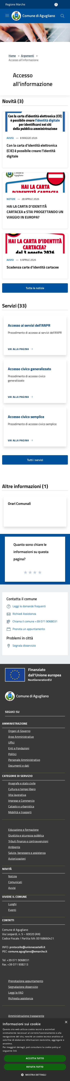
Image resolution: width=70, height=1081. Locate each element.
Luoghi (12, 904)
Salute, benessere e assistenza (27, 853)
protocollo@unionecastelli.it (27, 947)
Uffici (11, 742)
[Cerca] (62, 16)
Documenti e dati (18, 765)
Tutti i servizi (35, 460)
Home (12, 55)
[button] (35, 1075)
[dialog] (35, 1049)
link (15, 1050)
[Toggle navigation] (7, 15)
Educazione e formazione (23, 829)
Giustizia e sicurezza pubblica (26, 835)
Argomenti (27, 55)
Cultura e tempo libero (22, 789)
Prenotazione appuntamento (25, 981)
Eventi (12, 910)
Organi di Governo (19, 731)
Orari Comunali (19, 503)
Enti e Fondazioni (18, 748)
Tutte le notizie (35, 288)
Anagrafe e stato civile (22, 783)
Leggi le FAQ (15, 992)
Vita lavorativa (17, 795)
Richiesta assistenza (20, 998)
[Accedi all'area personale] (56, 4)
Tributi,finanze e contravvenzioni (28, 841)
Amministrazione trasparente (26, 1016)
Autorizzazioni (17, 858)
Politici (12, 754)
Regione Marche (15, 4)
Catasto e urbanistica (21, 806)
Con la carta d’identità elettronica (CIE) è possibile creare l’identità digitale (32, 150)
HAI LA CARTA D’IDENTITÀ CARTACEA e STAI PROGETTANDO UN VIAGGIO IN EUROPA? (35, 211)
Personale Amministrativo (24, 760)
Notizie (11, 199)
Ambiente (14, 847)
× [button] (66, 1022)
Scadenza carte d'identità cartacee (33, 267)
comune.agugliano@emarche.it (27, 951)
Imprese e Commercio (21, 800)
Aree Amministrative (21, 737)
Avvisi (10, 138)
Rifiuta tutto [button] (34, 1066)
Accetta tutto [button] (35, 1058)
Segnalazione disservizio (23, 987)
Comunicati (15, 882)
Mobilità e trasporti (20, 812)
